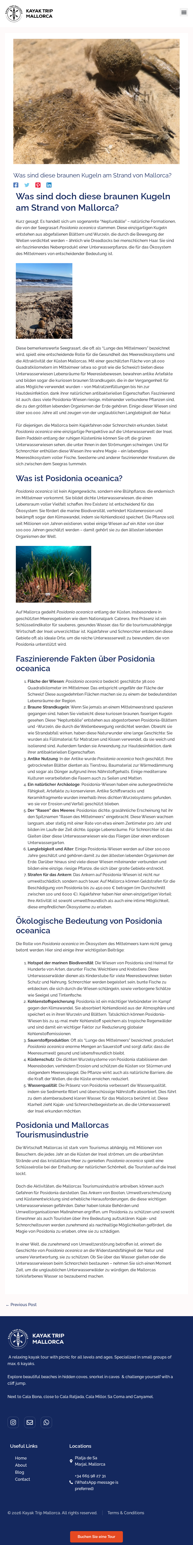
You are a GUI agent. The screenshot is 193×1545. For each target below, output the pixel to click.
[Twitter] (26, 185)
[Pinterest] (37, 185)
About (21, 1465)
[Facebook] (15, 185)
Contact (22, 1479)
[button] (184, 12)
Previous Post (21, 1304)
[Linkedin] (49, 185)
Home (21, 1458)
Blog (19, 1472)
